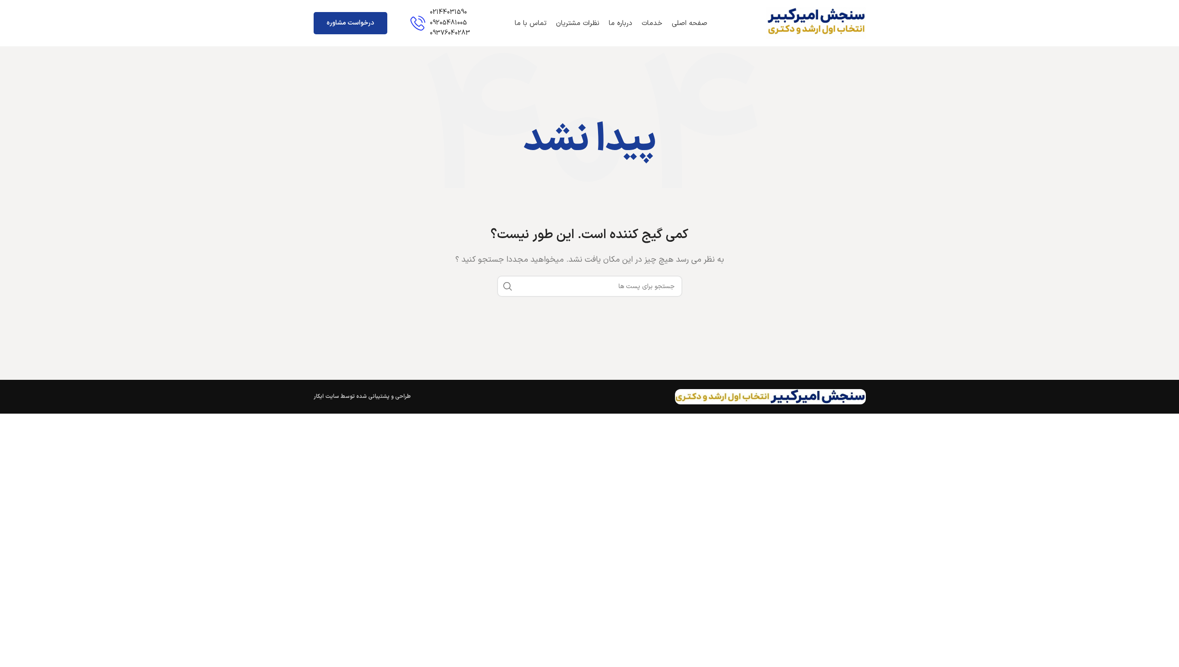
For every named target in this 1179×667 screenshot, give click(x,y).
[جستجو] (507, 286)
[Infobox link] (440, 22)
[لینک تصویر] (770, 396)
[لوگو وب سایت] (816, 22)
